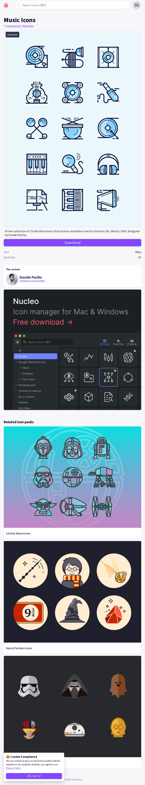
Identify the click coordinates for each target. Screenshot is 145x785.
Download (73, 242)
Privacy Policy (13, 768)
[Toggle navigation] (136, 5)
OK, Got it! (34, 776)
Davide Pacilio (31, 277)
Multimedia (28, 26)
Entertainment (13, 26)
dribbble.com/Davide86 (32, 280)
